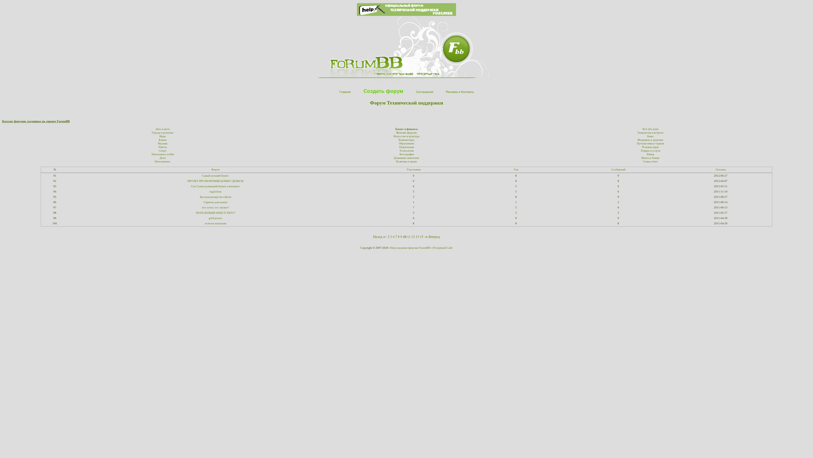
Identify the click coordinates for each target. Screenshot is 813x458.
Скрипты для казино (215, 202)
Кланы (163, 139)
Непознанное (162, 161)
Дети (163, 157)
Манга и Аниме (650, 157)
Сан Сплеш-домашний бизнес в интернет (215, 186)
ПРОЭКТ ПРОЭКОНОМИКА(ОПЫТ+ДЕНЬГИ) (215, 181)
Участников (414, 169)
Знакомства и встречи (650, 132)
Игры (162, 136)
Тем (516, 169)
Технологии (407, 150)
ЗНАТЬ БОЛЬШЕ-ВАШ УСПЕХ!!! (215, 212)
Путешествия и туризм (650, 143)
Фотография (406, 154)
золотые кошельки (215, 223)
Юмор (650, 154)
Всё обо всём (650, 129)
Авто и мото (162, 129)
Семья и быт (650, 161)
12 (413, 236)
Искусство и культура (406, 136)
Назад (377, 236)
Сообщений (618, 169)
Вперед (434, 236)
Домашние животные (406, 157)
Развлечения (406, 147)
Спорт (162, 150)
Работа (163, 147)
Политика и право (406, 161)
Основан (721, 169)
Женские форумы (406, 132)
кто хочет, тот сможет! (215, 207)
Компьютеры (406, 139)
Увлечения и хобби (162, 154)
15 (421, 236)
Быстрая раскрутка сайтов (215, 196)
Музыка (162, 143)
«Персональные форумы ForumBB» (410, 247)
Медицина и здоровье (650, 139)
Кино (650, 136)
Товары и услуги (650, 150)
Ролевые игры (650, 147)
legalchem (215, 191)
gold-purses (215, 218)
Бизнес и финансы (406, 129)
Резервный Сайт (443, 247)
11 (409, 236)
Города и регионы (162, 132)
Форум (215, 169)
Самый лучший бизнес (215, 175)
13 (417, 236)
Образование (406, 143)
